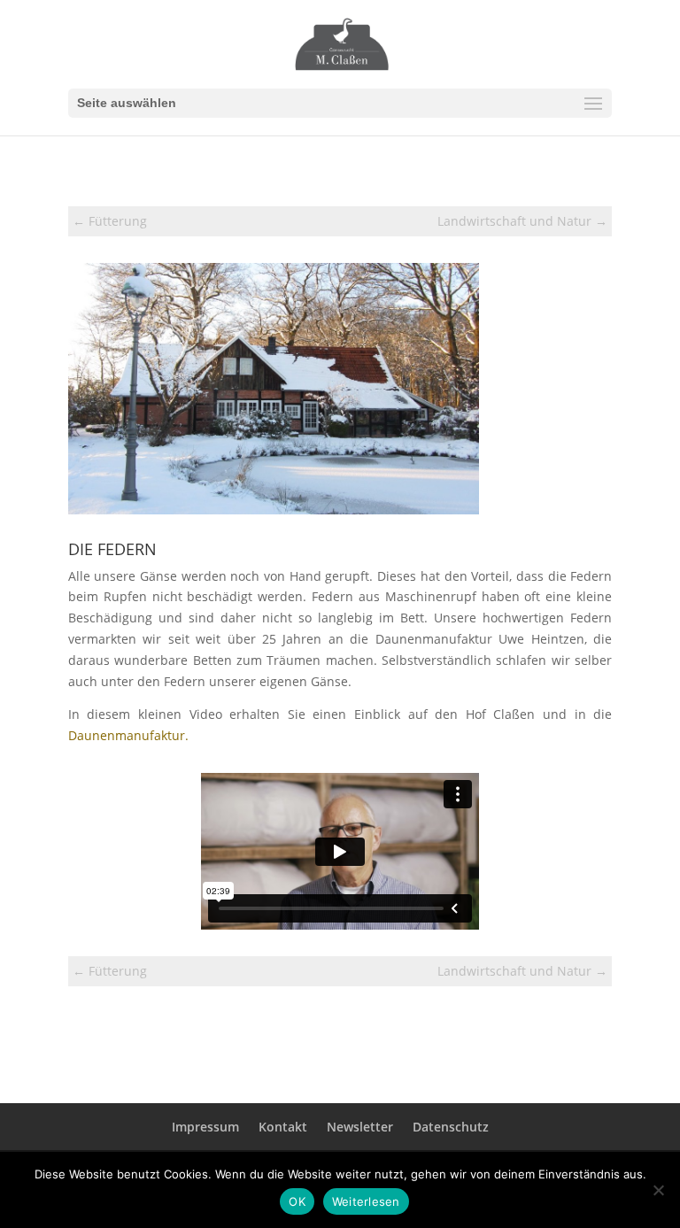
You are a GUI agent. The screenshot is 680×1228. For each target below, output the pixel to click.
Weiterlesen (366, 1201)
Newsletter (360, 1126)
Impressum (205, 1126)
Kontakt (283, 1126)
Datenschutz (451, 1126)
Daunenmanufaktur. (128, 735)
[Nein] (658, 1190)
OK (297, 1201)
